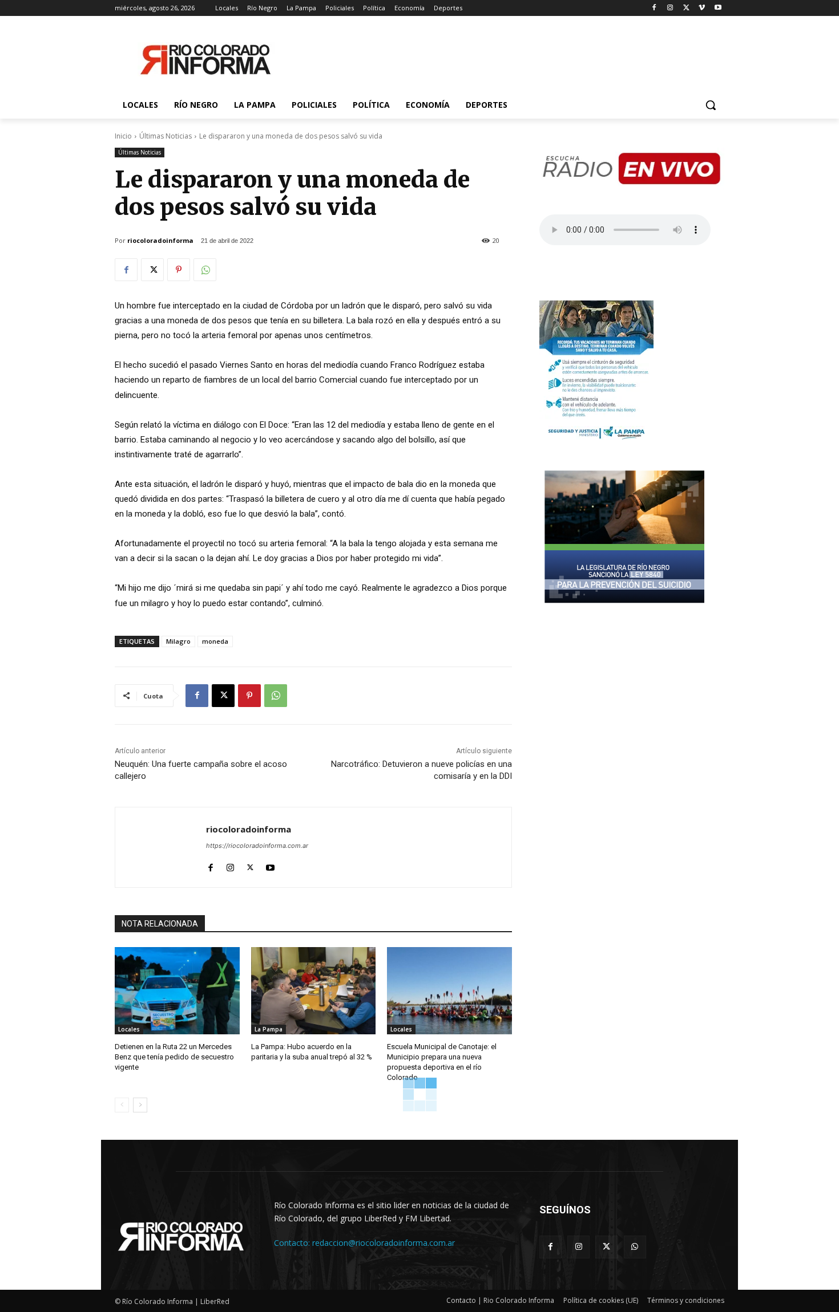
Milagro (178, 641)
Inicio (123, 136)
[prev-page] (122, 1105)
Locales (129, 1029)
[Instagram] (670, 8)
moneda (215, 641)
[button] (710, 105)
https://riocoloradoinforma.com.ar (257, 846)
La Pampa (269, 1029)
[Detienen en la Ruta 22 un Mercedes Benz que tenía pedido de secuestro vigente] (177, 990)
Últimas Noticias (165, 136)
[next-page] (140, 1105)
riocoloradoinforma (160, 240)
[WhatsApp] (204, 269)
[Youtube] (717, 8)
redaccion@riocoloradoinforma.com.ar (383, 1242)
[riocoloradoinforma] (160, 847)
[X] (686, 8)
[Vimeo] (701, 8)
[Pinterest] (178, 269)
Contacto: (293, 1242)
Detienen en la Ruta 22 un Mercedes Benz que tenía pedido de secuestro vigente (174, 1056)
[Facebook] (654, 8)
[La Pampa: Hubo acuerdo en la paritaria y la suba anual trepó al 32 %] (313, 990)
